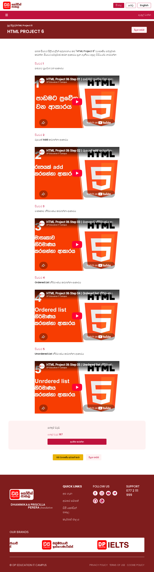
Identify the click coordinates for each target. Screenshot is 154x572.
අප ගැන (67, 493)
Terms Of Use (117, 565)
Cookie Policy (135, 565)
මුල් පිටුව (11, 25)
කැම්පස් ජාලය (71, 519)
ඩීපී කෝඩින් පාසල (70, 510)
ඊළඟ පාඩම (139, 29)
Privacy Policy (98, 565)
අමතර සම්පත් (71, 501)
